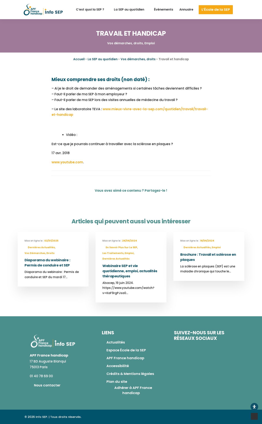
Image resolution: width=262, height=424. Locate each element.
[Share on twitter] (128, 198)
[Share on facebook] (120, 198)
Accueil (79, 59)
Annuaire (186, 9)
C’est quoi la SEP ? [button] (90, 9)
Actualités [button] (115, 342)
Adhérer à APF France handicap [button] (133, 390)
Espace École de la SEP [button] (126, 350)
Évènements (163, 9)
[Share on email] (144, 198)
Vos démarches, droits (138, 59)
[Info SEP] (43, 9)
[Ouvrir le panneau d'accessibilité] (254, 407)
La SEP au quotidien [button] (129, 9)
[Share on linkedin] (136, 198)
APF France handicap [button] (125, 358)
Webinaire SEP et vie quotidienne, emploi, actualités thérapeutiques (129, 271)
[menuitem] (91, 9)
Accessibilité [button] (117, 365)
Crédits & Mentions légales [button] (130, 373)
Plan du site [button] (116, 381)
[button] (243, 9)
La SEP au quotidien (103, 59)
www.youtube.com (67, 162)
